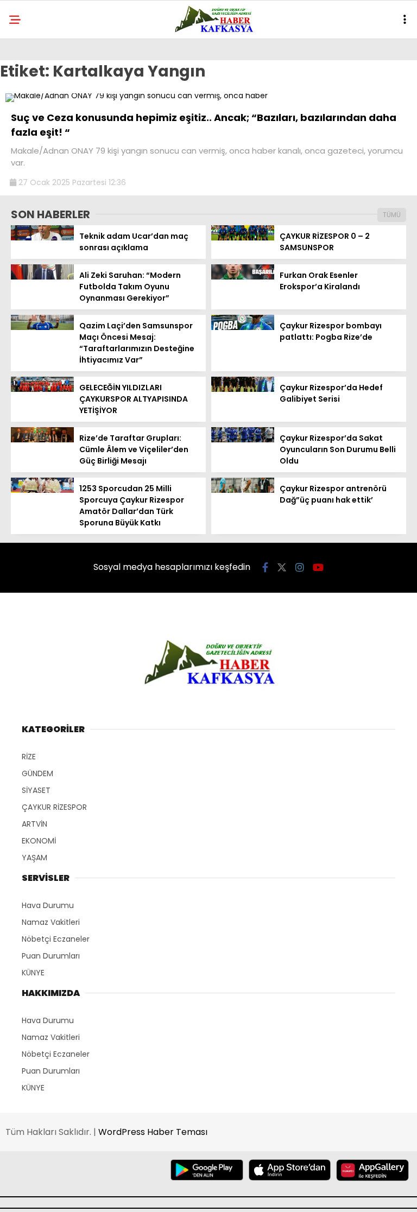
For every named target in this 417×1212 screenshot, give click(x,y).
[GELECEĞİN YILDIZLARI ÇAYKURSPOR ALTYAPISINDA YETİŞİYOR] (42, 389)
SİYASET (36, 790)
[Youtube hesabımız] (318, 567)
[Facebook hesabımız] (265, 567)
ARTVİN (34, 823)
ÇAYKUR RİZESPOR (54, 807)
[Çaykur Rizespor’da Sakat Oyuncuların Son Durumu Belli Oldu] (242, 439)
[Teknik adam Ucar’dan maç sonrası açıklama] (42, 237)
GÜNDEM (37, 773)
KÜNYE (33, 972)
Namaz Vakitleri (51, 922)
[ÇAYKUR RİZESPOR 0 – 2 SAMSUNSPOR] (242, 237)
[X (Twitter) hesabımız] (282, 567)
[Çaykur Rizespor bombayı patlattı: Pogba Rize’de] (242, 327)
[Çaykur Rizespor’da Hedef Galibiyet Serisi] (242, 389)
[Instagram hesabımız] (299, 567)
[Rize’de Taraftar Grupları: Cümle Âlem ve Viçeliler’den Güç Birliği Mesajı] (42, 439)
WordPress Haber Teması (152, 1132)
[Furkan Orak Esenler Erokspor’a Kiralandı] (242, 276)
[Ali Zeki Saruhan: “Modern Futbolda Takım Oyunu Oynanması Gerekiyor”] (42, 276)
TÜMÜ (392, 214)
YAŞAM (34, 857)
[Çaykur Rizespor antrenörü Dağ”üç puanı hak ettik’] (242, 490)
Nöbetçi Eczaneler (56, 939)
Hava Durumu (48, 905)
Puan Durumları (51, 955)
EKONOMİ (39, 840)
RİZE (29, 756)
